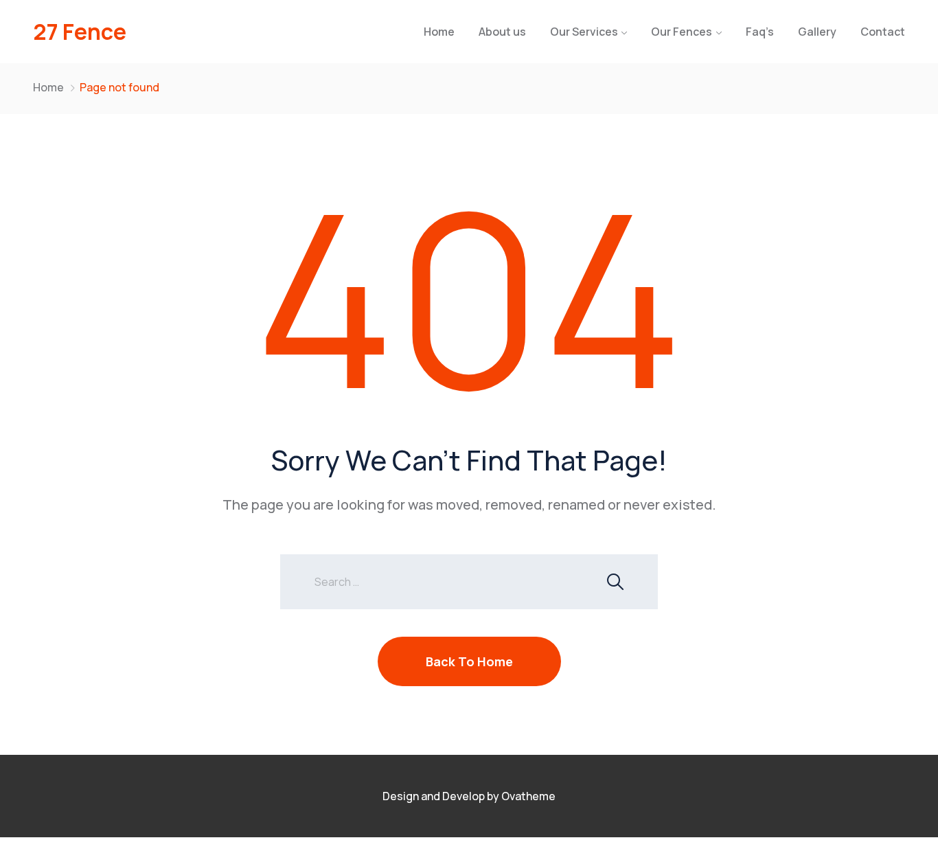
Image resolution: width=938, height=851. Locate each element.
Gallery (817, 31)
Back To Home (469, 661)
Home (439, 31)
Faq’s (760, 31)
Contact (882, 31)
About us (502, 31)
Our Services (584, 31)
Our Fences (681, 31)
